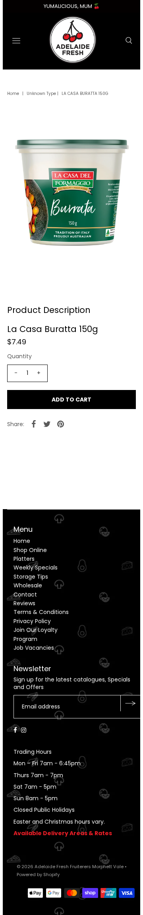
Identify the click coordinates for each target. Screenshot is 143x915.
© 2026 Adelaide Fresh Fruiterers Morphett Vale (70, 866)
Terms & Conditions (41, 612)
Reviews (24, 603)
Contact (25, 594)
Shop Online (30, 550)
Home (13, 94)
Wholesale (28, 585)
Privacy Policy (32, 621)
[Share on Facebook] (34, 424)
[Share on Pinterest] (61, 424)
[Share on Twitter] (47, 424)
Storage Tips (31, 577)
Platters (24, 559)
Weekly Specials (36, 567)
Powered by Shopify (38, 874)
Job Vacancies (34, 648)
